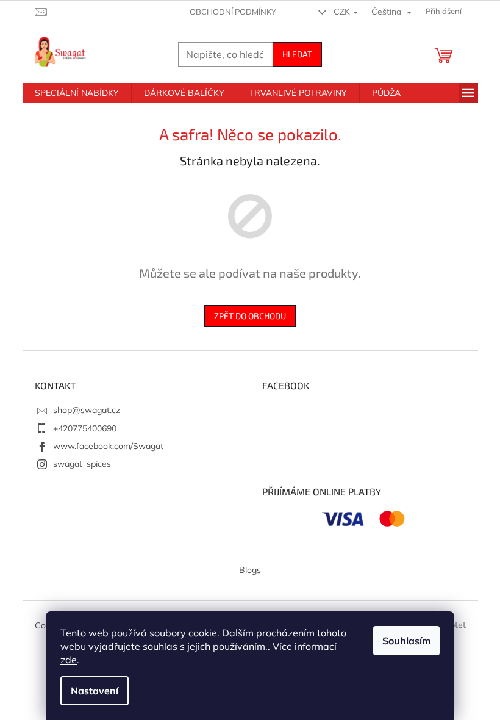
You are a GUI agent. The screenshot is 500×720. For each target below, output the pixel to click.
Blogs (250, 569)
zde (68, 659)
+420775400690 (84, 428)
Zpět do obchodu (250, 316)
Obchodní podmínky (233, 11)
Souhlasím (406, 641)
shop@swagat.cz (86, 410)
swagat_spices (82, 463)
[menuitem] (77, 93)
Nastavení (94, 691)
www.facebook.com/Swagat (108, 446)
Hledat (297, 54)
